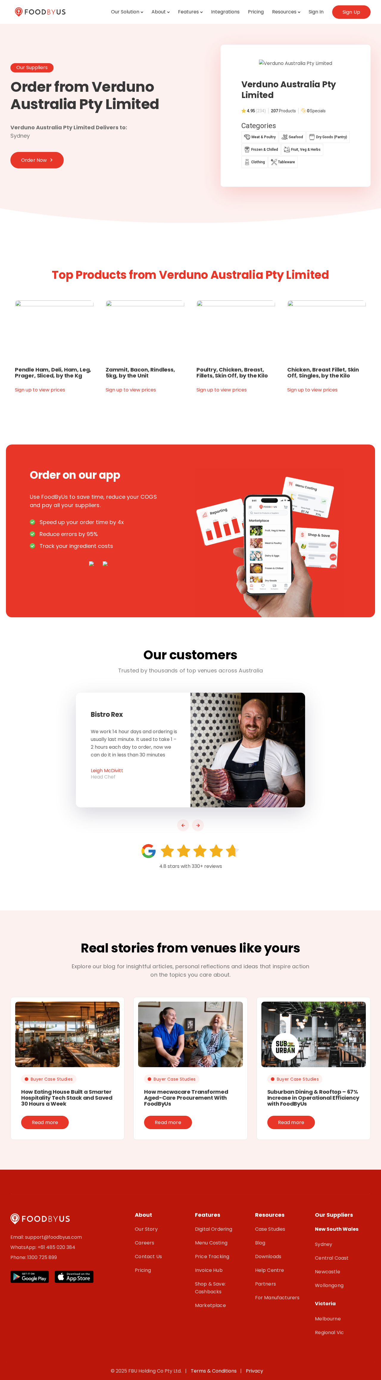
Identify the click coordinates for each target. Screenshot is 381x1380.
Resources (284, 11)
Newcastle (327, 1271)
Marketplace (210, 1305)
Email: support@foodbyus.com (46, 1237)
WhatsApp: (24, 1247)
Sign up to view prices (40, 389)
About (159, 11)
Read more (45, 1122)
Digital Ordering (213, 1229)
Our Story (146, 1229)
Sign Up (351, 12)
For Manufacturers (277, 1297)
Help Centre (269, 1270)
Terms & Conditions (215, 1370)
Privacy (254, 1370)
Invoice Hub (209, 1270)
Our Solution (125, 11)
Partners (265, 1283)
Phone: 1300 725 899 (33, 1257)
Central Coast (332, 1258)
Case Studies (270, 1229)
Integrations (225, 11)
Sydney (323, 1244)
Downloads (268, 1256)
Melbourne (328, 1318)
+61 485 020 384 (56, 1247)
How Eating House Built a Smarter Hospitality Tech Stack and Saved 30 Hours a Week (66, 1097)
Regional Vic (329, 1332)
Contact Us (148, 1256)
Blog (260, 1242)
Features (188, 11)
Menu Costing (211, 1242)
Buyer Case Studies (52, 1079)
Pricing (256, 11)
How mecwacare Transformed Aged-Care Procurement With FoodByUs (186, 1097)
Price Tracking (212, 1256)
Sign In (316, 11)
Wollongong (329, 1285)
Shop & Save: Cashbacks (210, 1287)
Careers (144, 1242)
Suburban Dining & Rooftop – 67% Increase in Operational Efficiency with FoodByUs (313, 1097)
